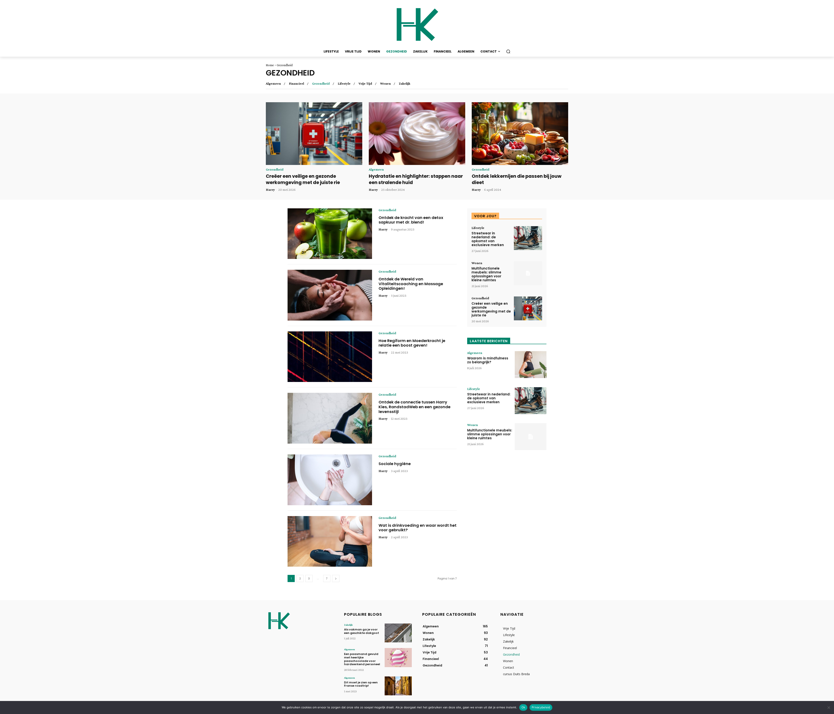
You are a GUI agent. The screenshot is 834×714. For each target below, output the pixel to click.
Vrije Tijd (365, 83)
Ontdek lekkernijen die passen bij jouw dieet (516, 179)
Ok (523, 707)
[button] (508, 51)
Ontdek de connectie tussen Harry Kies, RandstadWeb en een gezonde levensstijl (414, 406)
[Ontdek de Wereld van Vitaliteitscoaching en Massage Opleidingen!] (330, 295)
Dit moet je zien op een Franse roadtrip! (361, 684)
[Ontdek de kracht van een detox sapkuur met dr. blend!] (330, 233)
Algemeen (273, 83)
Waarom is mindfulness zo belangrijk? (487, 360)
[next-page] (335, 578)
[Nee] (828, 707)
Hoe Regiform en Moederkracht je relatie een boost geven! (412, 343)
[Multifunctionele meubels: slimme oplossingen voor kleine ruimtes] (528, 273)
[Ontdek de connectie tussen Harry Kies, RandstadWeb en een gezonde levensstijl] (330, 418)
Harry (270, 189)
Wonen (385, 83)
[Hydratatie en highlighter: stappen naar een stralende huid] (417, 133)
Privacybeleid (541, 707)
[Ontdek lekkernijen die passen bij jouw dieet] (520, 133)
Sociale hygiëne (395, 463)
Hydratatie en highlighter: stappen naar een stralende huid (416, 179)
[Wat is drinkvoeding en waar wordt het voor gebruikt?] (330, 541)
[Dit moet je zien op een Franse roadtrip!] (398, 685)
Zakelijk (404, 83)
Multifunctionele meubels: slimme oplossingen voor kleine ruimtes (486, 274)
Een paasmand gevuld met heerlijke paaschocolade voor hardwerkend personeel (362, 659)
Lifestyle (344, 83)
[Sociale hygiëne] (330, 479)
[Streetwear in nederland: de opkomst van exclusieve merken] (528, 238)
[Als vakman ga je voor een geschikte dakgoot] (398, 633)
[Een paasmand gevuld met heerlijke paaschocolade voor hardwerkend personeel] (398, 657)
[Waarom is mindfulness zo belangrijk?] (530, 364)
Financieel (296, 83)
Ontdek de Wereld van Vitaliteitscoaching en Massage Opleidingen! (411, 283)
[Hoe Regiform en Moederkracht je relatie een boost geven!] (330, 356)
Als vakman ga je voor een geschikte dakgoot (361, 631)
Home (270, 65)
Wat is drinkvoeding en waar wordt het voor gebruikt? (418, 528)
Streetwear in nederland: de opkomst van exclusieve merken (488, 239)
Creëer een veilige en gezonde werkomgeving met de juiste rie (303, 179)
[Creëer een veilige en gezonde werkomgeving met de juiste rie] (314, 133)
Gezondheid (321, 83)
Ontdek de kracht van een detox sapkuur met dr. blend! (411, 220)
